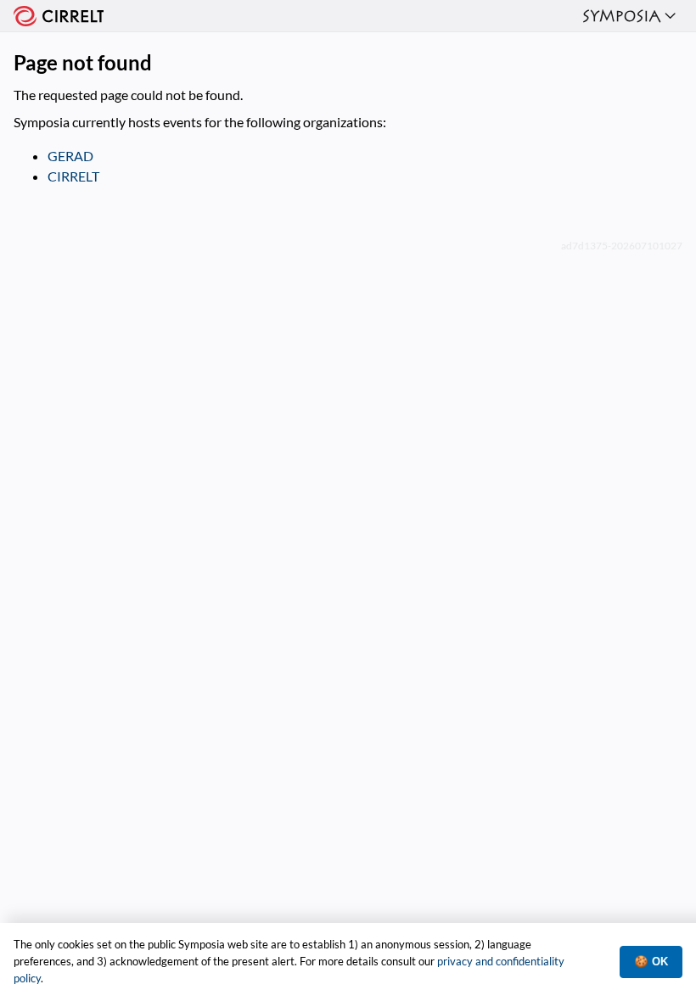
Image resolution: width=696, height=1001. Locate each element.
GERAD (70, 156)
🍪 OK (651, 961)
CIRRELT (73, 176)
